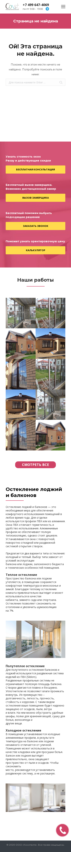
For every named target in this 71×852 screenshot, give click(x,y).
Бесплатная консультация (35, 169)
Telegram (47, 9)
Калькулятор (35, 250)
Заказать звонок (35, 226)
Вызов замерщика (35, 197)
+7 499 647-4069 (36, 4)
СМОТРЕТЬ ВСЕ (35, 464)
